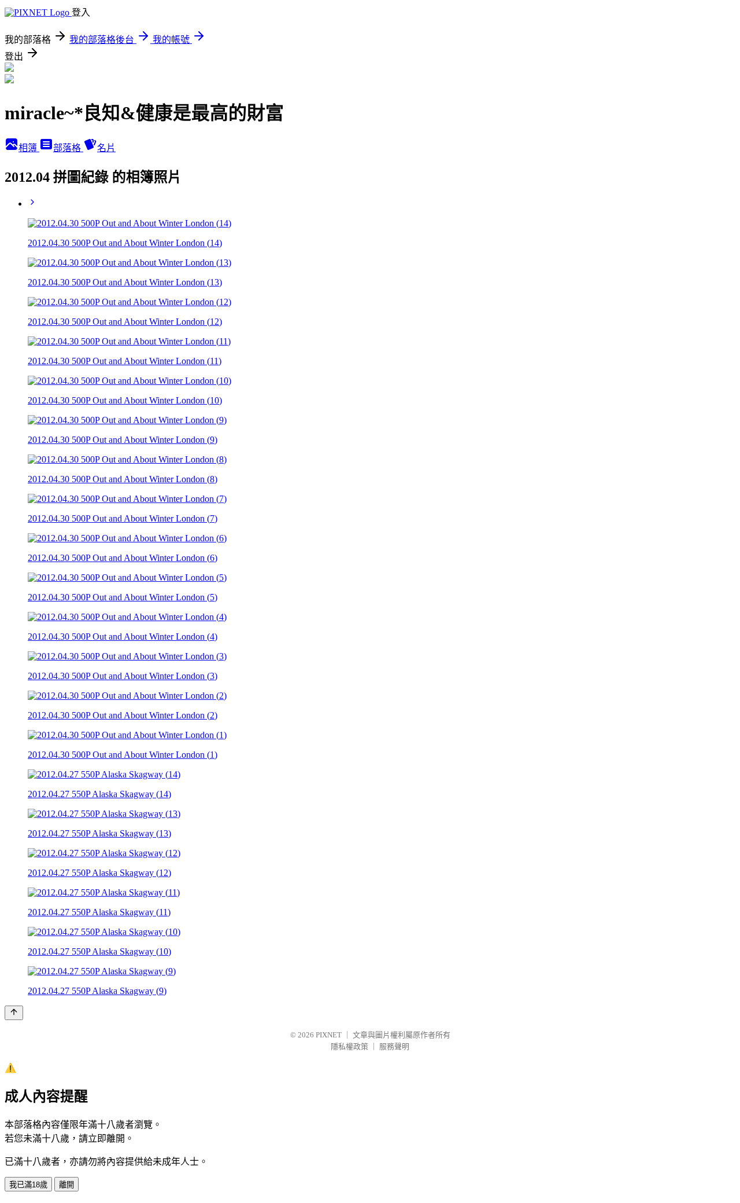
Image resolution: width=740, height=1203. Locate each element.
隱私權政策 (349, 1046)
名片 (106, 148)
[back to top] (14, 1013)
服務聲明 (394, 1046)
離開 (66, 1184)
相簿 (28, 148)
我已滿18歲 (28, 1184)
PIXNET (329, 1034)
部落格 (68, 148)
